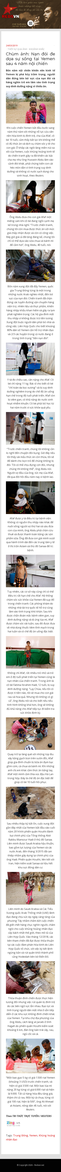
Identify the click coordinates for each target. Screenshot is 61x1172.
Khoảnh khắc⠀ (37, 49)
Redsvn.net (39, 1165)
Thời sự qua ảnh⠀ (18, 49)
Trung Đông (20, 1135)
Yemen (33, 1135)
